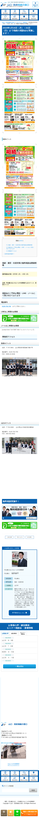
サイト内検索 (9, 786)
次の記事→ (29, 537)
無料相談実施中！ (9, 254)
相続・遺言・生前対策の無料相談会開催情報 (19, 245)
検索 (33, 790)
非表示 (21, 240)
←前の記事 (9, 537)
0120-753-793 (6, 306)
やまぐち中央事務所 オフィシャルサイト (13, 764)
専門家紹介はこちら (18, 612)
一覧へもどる (19, 537)
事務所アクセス (11, 251)
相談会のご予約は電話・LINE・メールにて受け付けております (20, 248)
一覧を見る (20, 666)
